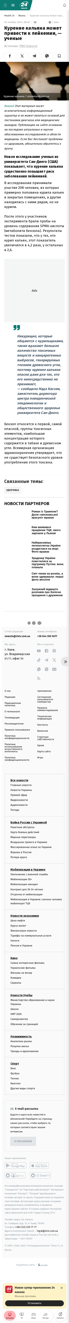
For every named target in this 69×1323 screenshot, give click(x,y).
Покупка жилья (19, 1046)
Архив (40, 745)
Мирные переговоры (23, 837)
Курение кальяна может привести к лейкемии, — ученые (47, 16)
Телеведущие (12, 718)
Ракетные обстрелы (22, 827)
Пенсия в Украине (21, 945)
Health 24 (9, 16)
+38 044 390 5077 (47, 636)
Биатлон (15, 1083)
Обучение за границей (24, 1024)
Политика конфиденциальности (17, 737)
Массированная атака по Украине (31, 847)
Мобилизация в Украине (27, 869)
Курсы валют (18, 925)
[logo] (24, 5)
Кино (14, 958)
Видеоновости (19, 800)
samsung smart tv (40, 1175)
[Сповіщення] (64, 5)
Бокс (13, 1068)
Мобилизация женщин (24, 884)
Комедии (15, 977)
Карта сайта (44, 751)
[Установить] (34, 1295)
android (15, 1166)
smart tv (15, 1175)
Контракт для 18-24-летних (26, 889)
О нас (8, 691)
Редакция (10, 697)
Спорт (14, 1064)
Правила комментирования (47, 709)
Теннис (14, 1078)
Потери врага (18, 857)
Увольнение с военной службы (29, 874)
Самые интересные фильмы (27, 962)
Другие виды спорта (22, 1088)
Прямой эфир (18, 795)
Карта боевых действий (24, 832)
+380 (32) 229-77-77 (26, 1227)
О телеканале (12, 711)
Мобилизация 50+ (21, 879)
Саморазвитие (19, 1019)
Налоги (14, 940)
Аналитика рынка (21, 1041)
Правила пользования (17, 730)
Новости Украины (21, 790)
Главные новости (21, 785)
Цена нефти (17, 920)
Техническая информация (44, 717)
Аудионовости (19, 805)
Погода (14, 810)
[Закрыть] (61, 1288)
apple (40, 1166)
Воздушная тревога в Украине (28, 842)
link (39, 651)
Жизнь (22, 16)
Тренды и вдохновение (24, 1051)
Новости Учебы (21, 995)
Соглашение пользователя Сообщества (45, 699)
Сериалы (15, 983)
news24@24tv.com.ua (17, 636)
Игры (40, 757)
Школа (14, 1009)
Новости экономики (24, 916)
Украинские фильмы (23, 967)
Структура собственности (45, 738)
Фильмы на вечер (21, 972)
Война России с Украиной (28, 822)
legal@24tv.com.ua (47, 1230)
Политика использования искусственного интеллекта (13, 748)
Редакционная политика (13, 704)
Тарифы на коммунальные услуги (30, 935)
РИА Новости (28, 46)
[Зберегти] (59, 56)
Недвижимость (21, 1036)
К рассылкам (23, 1141)
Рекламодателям (14, 724)
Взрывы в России (20, 852)
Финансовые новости (23, 930)
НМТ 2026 (16, 1014)
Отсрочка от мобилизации (26, 894)
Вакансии (42, 731)
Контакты (42, 725)
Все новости (19, 780)
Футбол (15, 1073)
